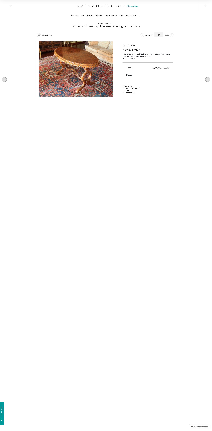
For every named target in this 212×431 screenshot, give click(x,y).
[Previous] (4, 79)
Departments (111, 15)
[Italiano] (6, 5)
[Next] (207, 79)
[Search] (139, 15)
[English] (10, 5)
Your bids (128, 91)
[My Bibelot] (205, 6)
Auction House (77, 15)
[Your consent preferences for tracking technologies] (199, 426)
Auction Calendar (94, 15)
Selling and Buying (127, 15)
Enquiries (128, 86)
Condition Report (132, 88)
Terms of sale (130, 93)
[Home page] (108, 6)
